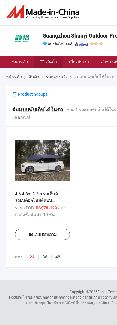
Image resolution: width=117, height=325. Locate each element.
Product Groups (32, 94)
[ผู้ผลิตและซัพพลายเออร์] (44, 12)
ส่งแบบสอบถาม (42, 234)
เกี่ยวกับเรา (79, 61)
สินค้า (51, 61)
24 (32, 256)
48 (58, 257)
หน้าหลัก (20, 61)
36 (45, 257)
